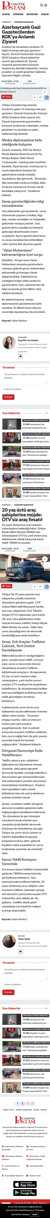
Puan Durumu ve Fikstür (11, 1167)
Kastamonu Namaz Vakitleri (12, 1157)
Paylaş (8, 97)
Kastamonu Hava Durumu (35, 1148)
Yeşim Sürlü (24, 939)
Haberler (6, 22)
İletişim (44, 1110)
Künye (36, 1110)
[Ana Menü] (45, 5)
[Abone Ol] (46, 97)
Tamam (34, 1214)
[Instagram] (27, 1103)
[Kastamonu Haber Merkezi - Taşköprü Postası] (13, 5)
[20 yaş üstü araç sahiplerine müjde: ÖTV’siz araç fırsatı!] (25, 568)
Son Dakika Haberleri (14, 1176)
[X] (22, 1103)
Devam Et (21, 352)
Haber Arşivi (8, 1110)
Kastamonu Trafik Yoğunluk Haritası (35, 1157)
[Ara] (41, 5)
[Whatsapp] (32, 1103)
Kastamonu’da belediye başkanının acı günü (34, 426)
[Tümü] (46, 413)
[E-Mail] (20, 356)
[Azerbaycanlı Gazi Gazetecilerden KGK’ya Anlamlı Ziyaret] (25, 90)
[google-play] (25, 1193)
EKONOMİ (32, 14)
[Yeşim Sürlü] (9, 941)
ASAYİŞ (6, 14)
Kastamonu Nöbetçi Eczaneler (12, 1148)
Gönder (8, 397)
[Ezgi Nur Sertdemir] (9, 342)
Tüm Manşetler (36, 1166)
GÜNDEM (18, 14)
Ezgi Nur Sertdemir (28, 340)
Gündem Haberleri (23, 22)
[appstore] (25, 1185)
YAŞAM (45, 14)
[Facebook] (17, 1103)
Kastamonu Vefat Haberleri (35, 420)
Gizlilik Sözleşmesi (24, 1110)
